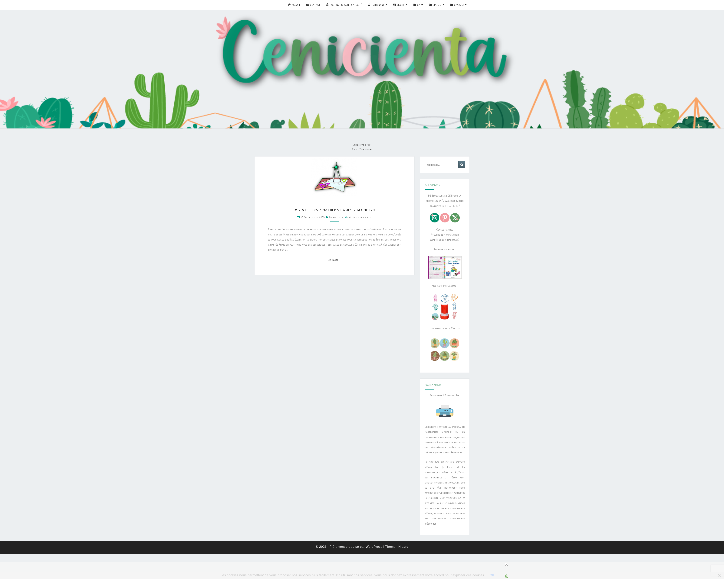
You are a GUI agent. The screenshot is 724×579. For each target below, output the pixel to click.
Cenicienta (336, 217)
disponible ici (438, 477)
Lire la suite (335, 260)
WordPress (374, 546)
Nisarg (403, 546)
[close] (506, 564)
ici (434, 523)
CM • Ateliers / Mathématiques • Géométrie (334, 209)
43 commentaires (360, 217)
